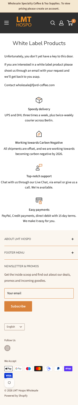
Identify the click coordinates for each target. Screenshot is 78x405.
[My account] (61, 23)
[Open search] (52, 23)
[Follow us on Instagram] (7, 348)
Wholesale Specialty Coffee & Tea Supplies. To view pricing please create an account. (39, 6)
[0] (70, 23)
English (11, 327)
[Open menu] (6, 22)
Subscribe (18, 306)
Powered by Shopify (16, 396)
